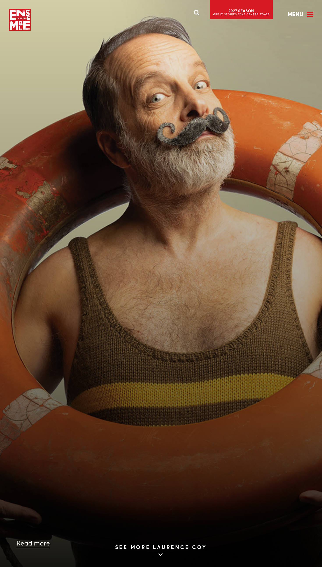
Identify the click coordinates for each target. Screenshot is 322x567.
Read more (33, 543)
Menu (295, 14)
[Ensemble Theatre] (20, 20)
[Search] (196, 13)
